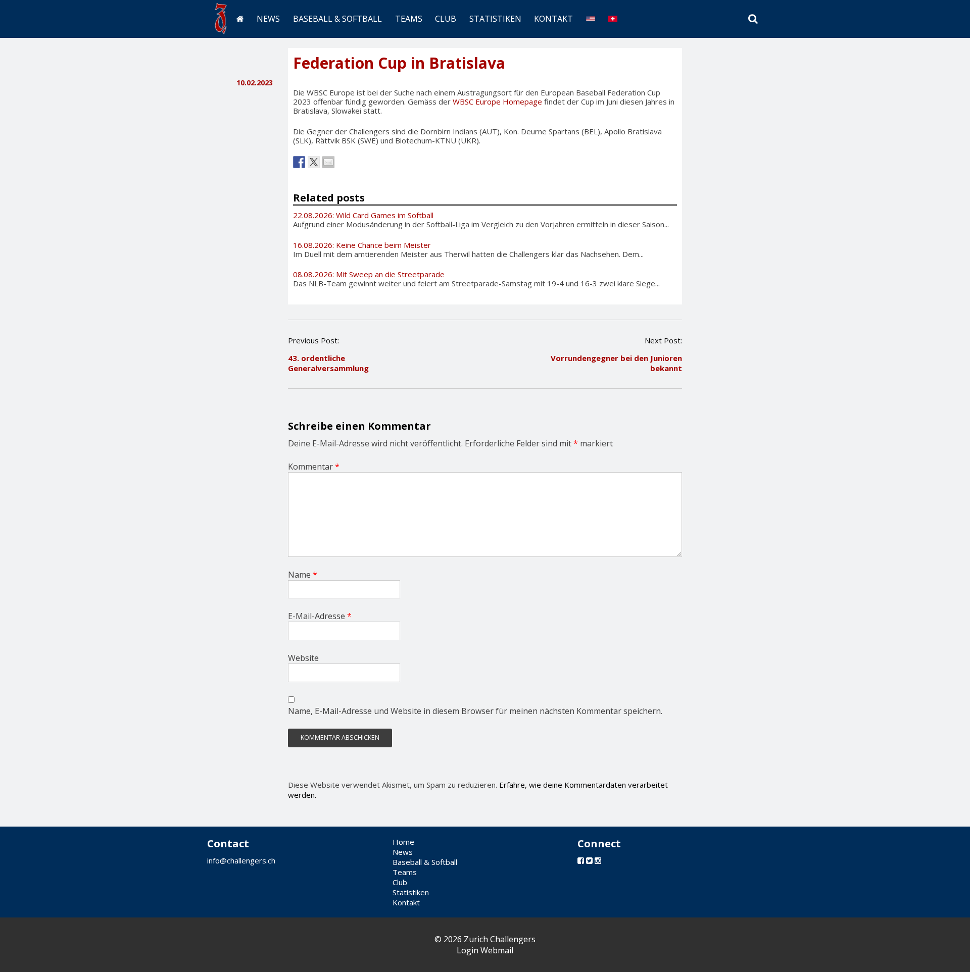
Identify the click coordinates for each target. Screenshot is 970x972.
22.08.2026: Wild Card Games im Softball (363, 215)
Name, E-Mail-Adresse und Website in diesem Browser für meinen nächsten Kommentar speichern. (475, 711)
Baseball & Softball (337, 18)
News (268, 18)
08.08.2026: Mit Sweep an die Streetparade (369, 274)
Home (403, 842)
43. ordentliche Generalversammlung (328, 363)
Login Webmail (485, 950)
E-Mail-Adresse (320, 616)
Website (303, 657)
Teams (408, 18)
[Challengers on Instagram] (598, 860)
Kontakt (553, 18)
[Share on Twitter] (314, 162)
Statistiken (495, 18)
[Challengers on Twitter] (589, 860)
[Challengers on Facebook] (580, 860)
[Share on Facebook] (299, 162)
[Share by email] (328, 162)
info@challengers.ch (241, 860)
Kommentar (314, 466)
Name (302, 574)
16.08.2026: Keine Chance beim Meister (362, 245)
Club (445, 18)
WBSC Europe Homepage (497, 101)
